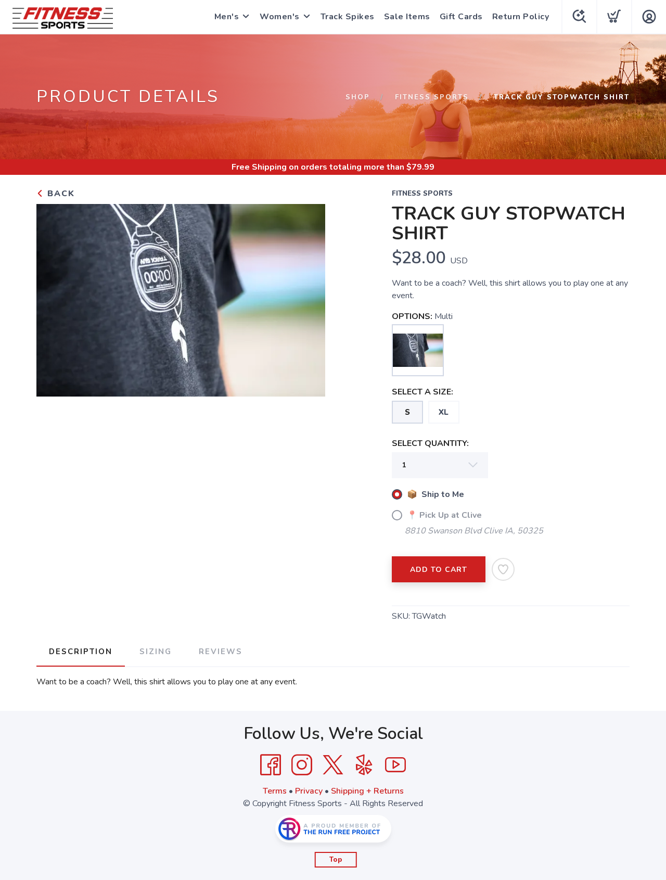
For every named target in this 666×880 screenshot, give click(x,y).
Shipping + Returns (367, 791)
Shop (357, 97)
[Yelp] (364, 765)
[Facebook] (270, 765)
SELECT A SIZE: (422, 392)
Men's (226, 16)
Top (335, 859)
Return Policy (520, 16)
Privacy (309, 791)
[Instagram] (301, 765)
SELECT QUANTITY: (430, 443)
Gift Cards (461, 16)
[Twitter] (333, 765)
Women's (280, 16)
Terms (275, 791)
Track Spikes (348, 16)
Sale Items (407, 16)
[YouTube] (395, 765)
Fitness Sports (432, 97)
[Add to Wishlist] (503, 569)
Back (59, 193)
